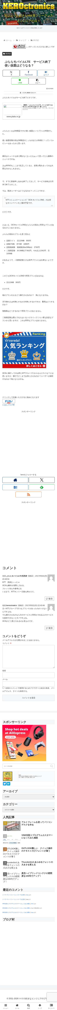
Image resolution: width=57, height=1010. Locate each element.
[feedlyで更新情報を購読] (42, 487)
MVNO (8, 54)
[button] (37, 81)
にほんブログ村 (8, 405)
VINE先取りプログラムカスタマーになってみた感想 (16, 903)
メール (5, 679)
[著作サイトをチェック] (15, 480)
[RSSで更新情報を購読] (28, 494)
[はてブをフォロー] (15, 487)
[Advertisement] (28, 441)
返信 (51, 598)
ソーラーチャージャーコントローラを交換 (13, 895)
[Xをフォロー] (42, 480)
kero (27, 895)
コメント (7, 643)
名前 (4, 671)
